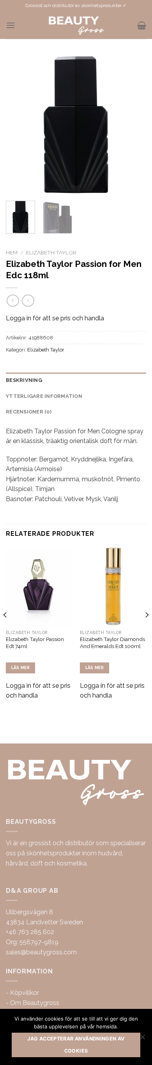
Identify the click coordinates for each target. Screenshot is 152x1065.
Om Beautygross (34, 1003)
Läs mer (20, 667)
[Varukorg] (141, 25)
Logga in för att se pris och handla (55, 318)
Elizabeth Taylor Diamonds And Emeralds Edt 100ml (112, 642)
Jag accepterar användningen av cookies (75, 1044)
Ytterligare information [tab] (44, 396)
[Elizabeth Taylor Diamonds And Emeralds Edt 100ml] (113, 586)
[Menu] (10, 25)
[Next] (134, 125)
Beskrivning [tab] (24, 380)
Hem (12, 252)
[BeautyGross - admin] (76, 25)
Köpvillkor (24, 992)
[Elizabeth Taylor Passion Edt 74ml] (39, 586)
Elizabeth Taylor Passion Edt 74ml (35, 642)
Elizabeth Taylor (51, 252)
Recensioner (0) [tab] (28, 412)
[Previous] (18, 125)
